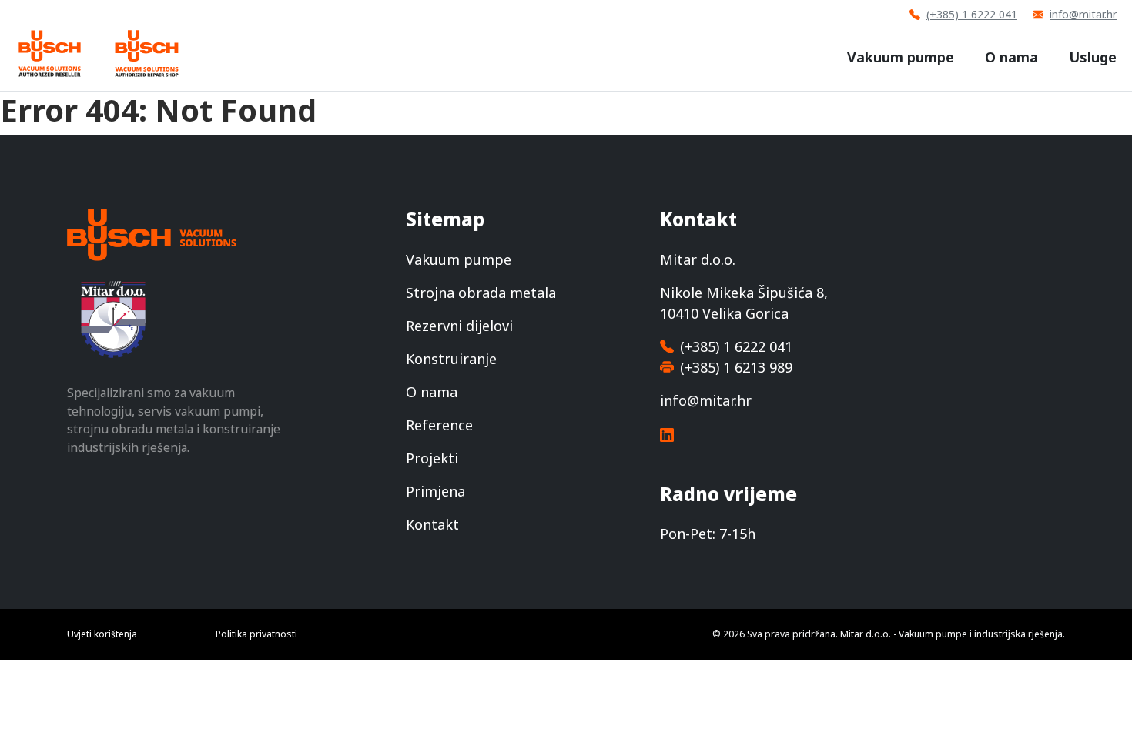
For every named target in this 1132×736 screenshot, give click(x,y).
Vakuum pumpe (900, 57)
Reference (439, 425)
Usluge (1093, 57)
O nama (1011, 57)
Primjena (435, 491)
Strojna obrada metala (481, 292)
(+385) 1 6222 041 (971, 14)
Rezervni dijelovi (459, 325)
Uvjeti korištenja (102, 634)
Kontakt (432, 524)
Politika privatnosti (256, 634)
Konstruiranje (451, 359)
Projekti (432, 458)
